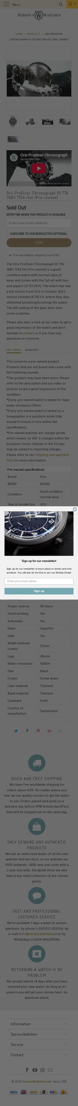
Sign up (39, 591)
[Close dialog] (75, 509)
